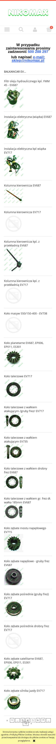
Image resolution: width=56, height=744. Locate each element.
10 (25, 723)
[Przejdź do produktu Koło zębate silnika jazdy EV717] (13, 702)
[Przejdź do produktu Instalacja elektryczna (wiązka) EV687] (13, 130)
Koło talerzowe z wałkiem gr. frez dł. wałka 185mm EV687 (27, 500)
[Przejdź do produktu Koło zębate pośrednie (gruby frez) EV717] (13, 608)
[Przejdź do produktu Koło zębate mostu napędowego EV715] (13, 543)
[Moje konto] (35, 29)
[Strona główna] (28, 12)
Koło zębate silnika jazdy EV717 (24, 690)
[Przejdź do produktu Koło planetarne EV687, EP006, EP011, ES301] (13, 358)
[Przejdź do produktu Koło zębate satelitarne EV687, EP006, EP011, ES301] (13, 673)
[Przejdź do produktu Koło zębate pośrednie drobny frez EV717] (13, 641)
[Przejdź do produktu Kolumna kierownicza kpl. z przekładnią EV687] (13, 259)
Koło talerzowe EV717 (18, 376)
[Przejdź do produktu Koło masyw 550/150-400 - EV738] (13, 325)
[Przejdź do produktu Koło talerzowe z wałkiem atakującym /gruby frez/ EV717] (13, 421)
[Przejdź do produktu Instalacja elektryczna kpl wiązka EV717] (13, 165)
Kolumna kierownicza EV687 (22, 185)
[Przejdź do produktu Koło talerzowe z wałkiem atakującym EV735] (13, 451)
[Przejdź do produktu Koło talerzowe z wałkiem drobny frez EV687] (13, 481)
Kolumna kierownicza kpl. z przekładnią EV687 (22, 243)
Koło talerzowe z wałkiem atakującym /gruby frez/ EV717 (24, 409)
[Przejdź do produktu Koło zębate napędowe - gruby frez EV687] (13, 576)
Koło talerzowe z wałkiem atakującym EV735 (20, 439)
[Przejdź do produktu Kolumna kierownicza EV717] (13, 224)
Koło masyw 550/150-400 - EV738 (25, 313)
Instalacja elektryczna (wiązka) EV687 (28, 117)
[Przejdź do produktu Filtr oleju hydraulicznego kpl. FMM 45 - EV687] (13, 97)
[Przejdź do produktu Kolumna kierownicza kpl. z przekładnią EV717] (13, 295)
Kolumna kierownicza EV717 (22, 212)
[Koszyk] (49, 29)
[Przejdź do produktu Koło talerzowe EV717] (13, 388)
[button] (7, 29)
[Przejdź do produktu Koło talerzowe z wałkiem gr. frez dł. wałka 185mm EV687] (13, 511)
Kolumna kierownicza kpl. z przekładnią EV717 (22, 283)
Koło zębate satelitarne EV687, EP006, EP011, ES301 (23, 660)
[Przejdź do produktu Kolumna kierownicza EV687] (13, 195)
